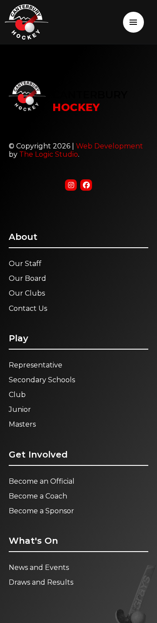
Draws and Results (41, 582)
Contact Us (28, 308)
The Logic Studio (48, 154)
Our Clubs (27, 293)
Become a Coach (38, 496)
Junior (20, 409)
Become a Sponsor (41, 511)
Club (17, 395)
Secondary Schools (42, 380)
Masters (22, 424)
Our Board (27, 278)
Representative (35, 365)
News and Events (39, 567)
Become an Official (42, 481)
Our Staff (25, 263)
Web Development (109, 146)
